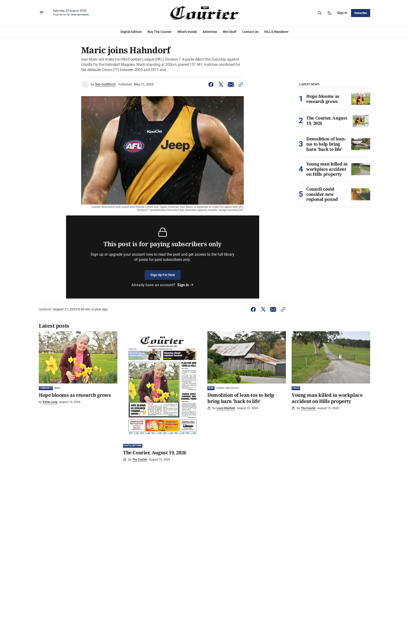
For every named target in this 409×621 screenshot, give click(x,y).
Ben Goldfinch (105, 84)
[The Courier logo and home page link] (204, 13)
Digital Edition (131, 32)
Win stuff (229, 32)
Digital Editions (133, 445)
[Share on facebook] (212, 84)
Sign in (342, 13)
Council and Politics (227, 388)
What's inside (187, 32)
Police (295, 388)
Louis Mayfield (226, 408)
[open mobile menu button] (42, 12)
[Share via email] (231, 84)
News (57, 388)
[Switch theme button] (329, 13)
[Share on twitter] (221, 84)
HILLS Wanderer (276, 32)
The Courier (139, 459)
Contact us (250, 32)
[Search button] (319, 13)
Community (46, 388)
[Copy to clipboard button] (240, 84)
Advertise (210, 32)
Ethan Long (50, 402)
